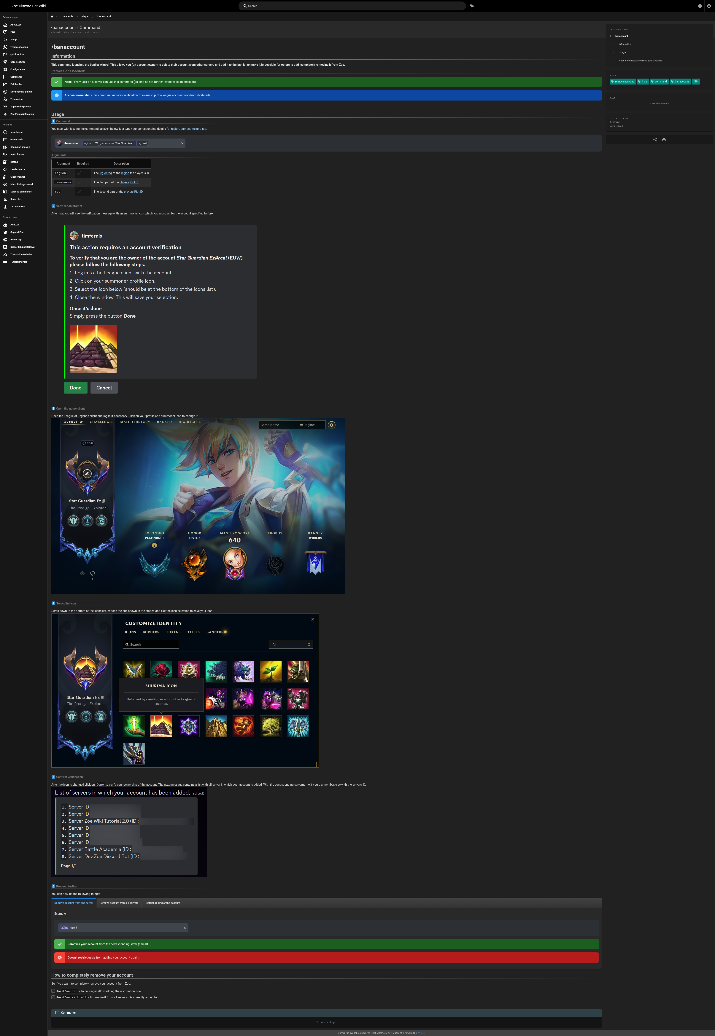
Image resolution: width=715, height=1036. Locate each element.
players (124, 182)
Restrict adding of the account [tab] (162, 902)
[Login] (709, 5)
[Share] (655, 139)
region (175, 129)
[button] (699, 6)
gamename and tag (193, 129)
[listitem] (659, 36)
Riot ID (134, 182)
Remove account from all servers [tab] (119, 902)
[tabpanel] (326, 938)
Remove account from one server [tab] (73, 902)
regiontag (105, 173)
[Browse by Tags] (472, 5)
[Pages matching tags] (696, 82)
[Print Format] (664, 139)
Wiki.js (421, 1033)
